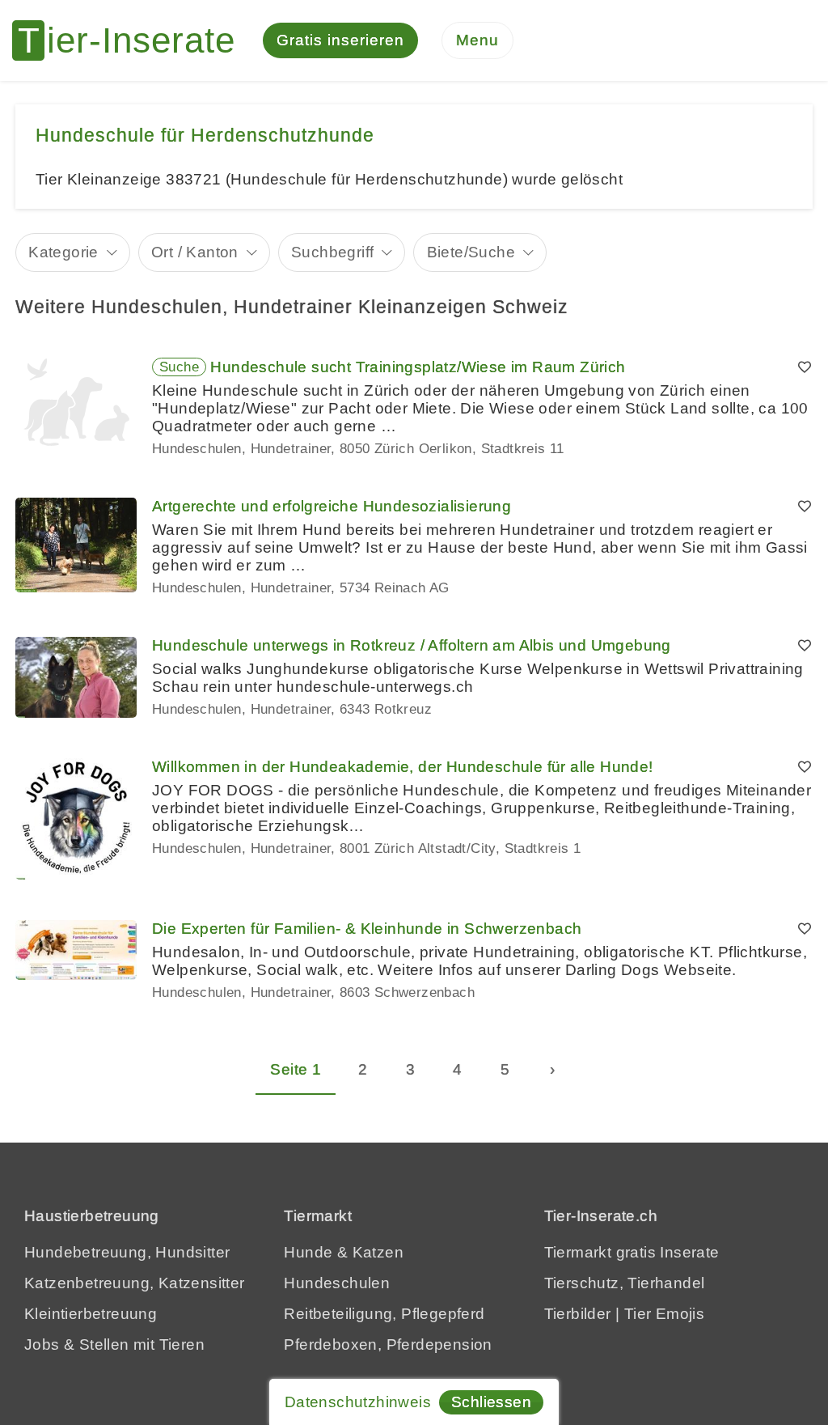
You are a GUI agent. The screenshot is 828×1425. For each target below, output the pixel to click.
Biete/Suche (471, 252)
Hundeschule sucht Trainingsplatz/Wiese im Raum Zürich (417, 366)
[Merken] (804, 367)
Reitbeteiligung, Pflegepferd (384, 1313)
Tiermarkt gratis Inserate (632, 1252)
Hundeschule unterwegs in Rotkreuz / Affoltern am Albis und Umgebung (411, 645)
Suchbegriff (332, 252)
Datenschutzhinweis (358, 1401)
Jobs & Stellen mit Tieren (114, 1344)
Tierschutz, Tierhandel (624, 1282)
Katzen (378, 1252)
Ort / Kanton (195, 252)
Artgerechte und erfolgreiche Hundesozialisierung (331, 506)
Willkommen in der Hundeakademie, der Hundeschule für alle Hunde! (402, 766)
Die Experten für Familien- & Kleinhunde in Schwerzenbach (366, 928)
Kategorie (63, 252)
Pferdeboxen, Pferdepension (388, 1344)
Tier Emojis (664, 1313)
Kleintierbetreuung (90, 1313)
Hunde (308, 1252)
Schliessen (491, 1401)
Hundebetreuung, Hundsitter (127, 1252)
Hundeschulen (337, 1282)
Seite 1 (295, 1069)
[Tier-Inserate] (133, 40)
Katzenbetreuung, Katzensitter (134, 1282)
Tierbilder (577, 1313)
